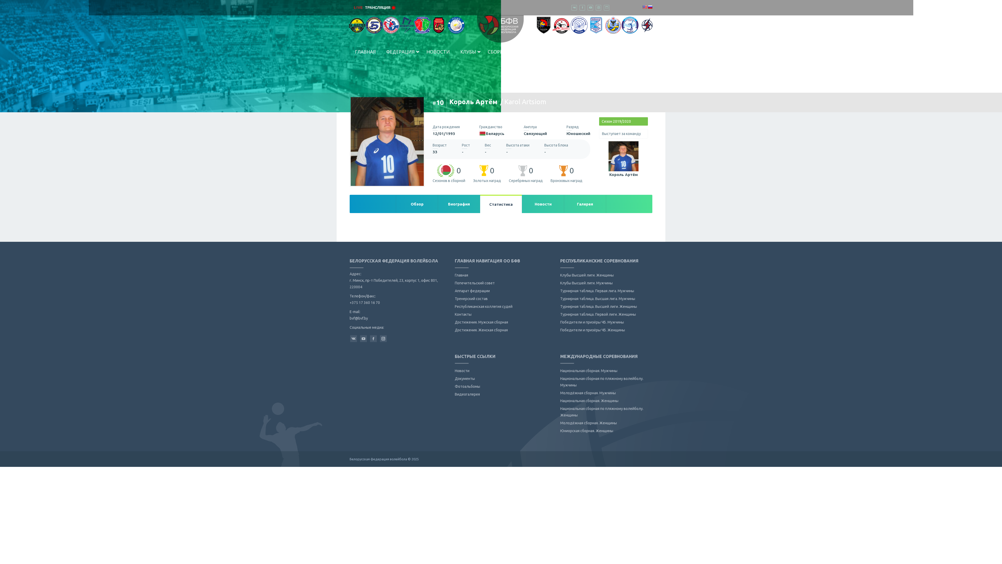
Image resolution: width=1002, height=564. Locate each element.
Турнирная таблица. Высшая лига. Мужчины (597, 299)
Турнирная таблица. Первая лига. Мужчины (597, 291)
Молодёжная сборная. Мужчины (588, 393)
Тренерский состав (471, 299)
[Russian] (650, 7)
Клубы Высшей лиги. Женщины (587, 275)
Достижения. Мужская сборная (481, 322)
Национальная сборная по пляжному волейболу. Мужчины (601, 382)
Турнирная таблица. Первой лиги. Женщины (598, 314)
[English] (644, 7)
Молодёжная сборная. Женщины (588, 423)
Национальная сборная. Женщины (589, 401)
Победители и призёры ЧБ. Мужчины (592, 322)
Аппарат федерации (472, 291)
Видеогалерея (467, 394)
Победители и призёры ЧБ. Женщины (592, 330)
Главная (461, 275)
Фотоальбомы (467, 386)
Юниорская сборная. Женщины (586, 431)
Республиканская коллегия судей (483, 306)
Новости (462, 371)
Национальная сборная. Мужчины (588, 371)
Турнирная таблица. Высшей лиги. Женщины (598, 306)
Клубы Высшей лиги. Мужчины (586, 283)
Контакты (463, 314)
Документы (465, 379)
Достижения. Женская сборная (481, 330)
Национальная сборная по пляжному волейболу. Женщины (601, 412)
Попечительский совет (475, 283)
